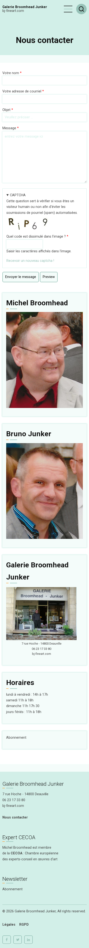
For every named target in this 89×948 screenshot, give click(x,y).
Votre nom (10, 73)
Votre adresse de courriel (21, 91)
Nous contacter (15, 817)
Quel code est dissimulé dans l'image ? (36, 237)
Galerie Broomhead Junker (24, 7)
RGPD (24, 925)
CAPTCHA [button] (18, 195)
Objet (6, 110)
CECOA (16, 853)
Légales (8, 925)
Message (9, 128)
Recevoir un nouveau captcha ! (30, 261)
